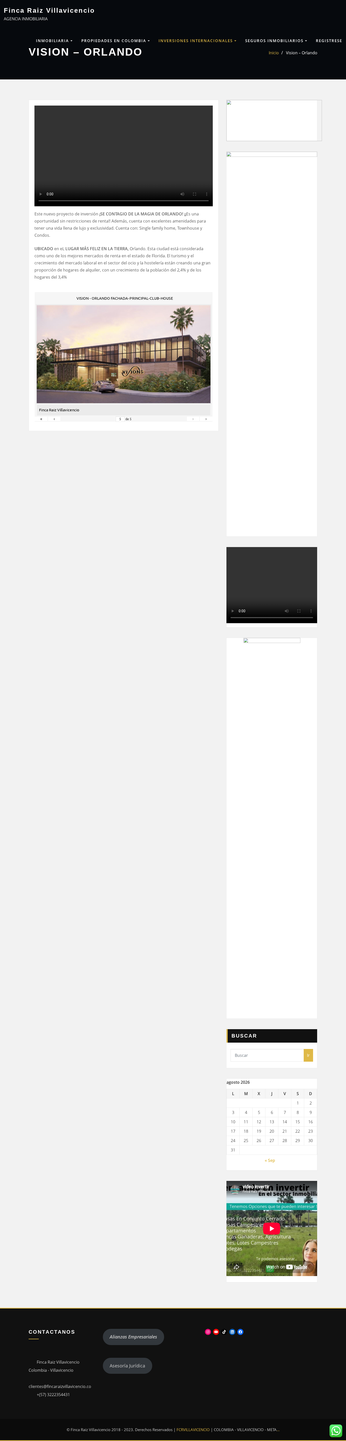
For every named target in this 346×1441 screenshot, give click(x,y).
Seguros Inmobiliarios (275, 40)
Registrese (329, 40)
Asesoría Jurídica (127, 1366)
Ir (308, 1055)
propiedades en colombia (114, 40)
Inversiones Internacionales (196, 40)
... (278, 1429)
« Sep (270, 1160)
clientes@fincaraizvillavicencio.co (60, 1386)
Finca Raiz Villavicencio (49, 10)
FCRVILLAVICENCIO (193, 1429)
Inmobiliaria (53, 40)
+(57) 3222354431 (53, 1394)
